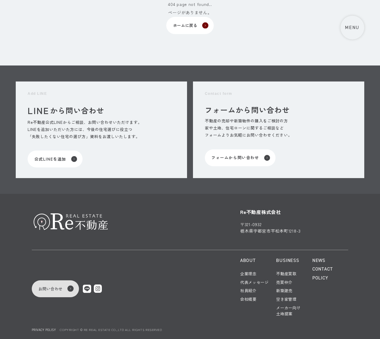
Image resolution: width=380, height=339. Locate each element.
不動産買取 (286, 273)
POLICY (320, 278)
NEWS (318, 260)
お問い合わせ (50, 289)
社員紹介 (248, 290)
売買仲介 (284, 282)
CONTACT (322, 269)
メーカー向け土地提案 (288, 310)
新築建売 (284, 290)
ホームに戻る (185, 25)
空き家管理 (286, 299)
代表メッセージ (254, 282)
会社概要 (248, 299)
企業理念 (248, 273)
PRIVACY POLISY (44, 330)
